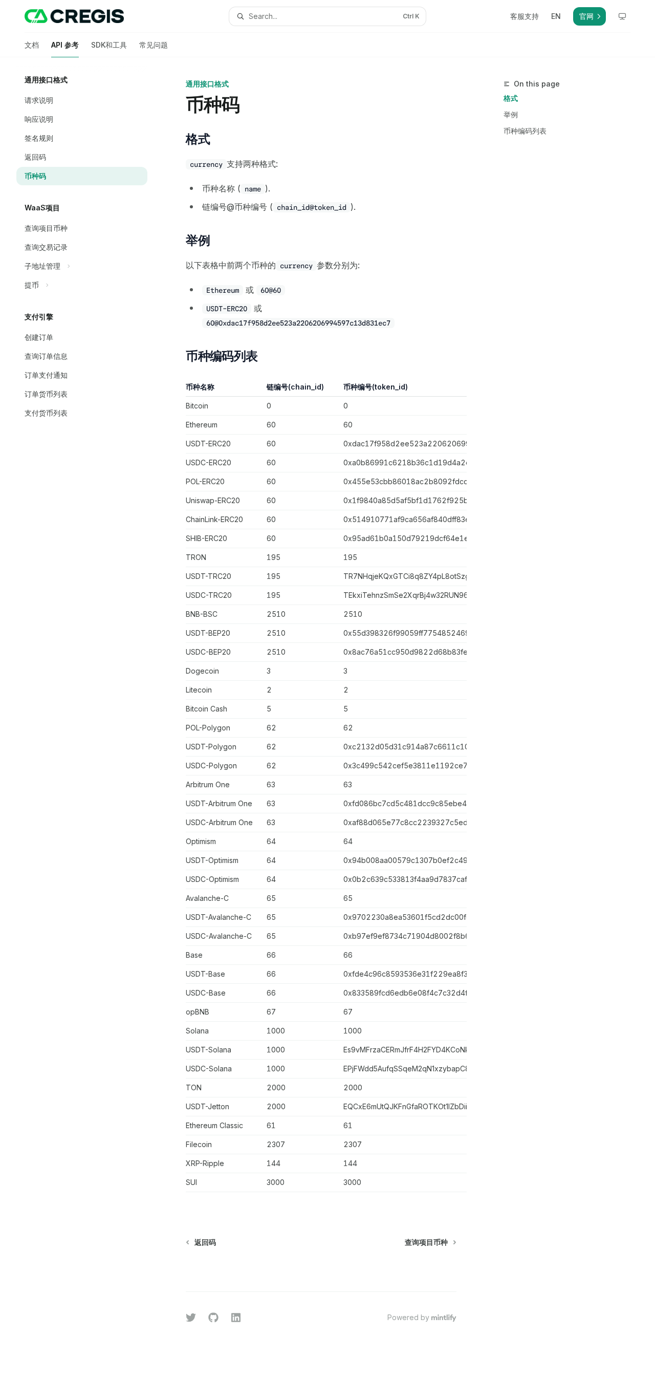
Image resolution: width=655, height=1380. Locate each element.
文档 (32, 44)
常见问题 (153, 44)
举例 (511, 114)
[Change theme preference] (622, 16)
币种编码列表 (525, 130)
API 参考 (65, 44)
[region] (321, 787)
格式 (511, 98)
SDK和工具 (109, 44)
